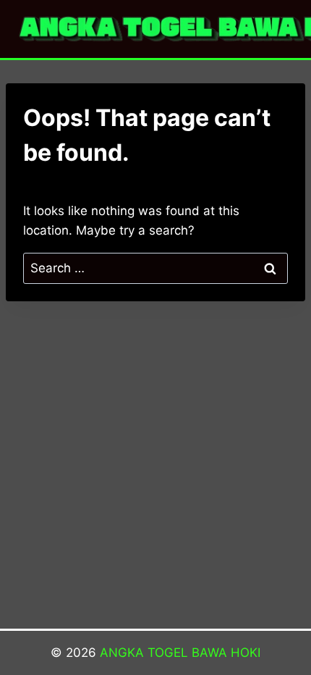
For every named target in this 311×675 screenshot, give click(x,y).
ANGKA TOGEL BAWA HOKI (180, 652)
